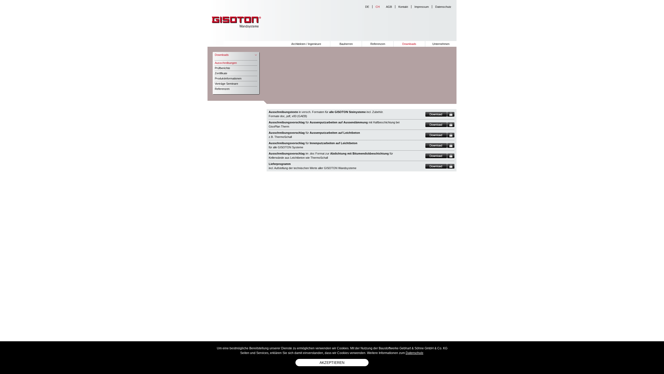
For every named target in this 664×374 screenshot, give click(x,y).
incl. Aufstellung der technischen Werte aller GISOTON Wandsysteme (312, 166)
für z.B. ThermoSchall (314, 134)
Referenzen (377, 43)
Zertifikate (221, 73)
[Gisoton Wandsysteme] (235, 22)
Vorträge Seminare (226, 83)
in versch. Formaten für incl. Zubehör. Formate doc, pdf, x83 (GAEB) (326, 114)
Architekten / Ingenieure (306, 43)
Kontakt (403, 6)
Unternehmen (440, 43)
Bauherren (346, 43)
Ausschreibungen (226, 62)
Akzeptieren (332, 362)
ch (378, 6)
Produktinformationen (228, 78)
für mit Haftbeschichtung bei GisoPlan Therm (334, 124)
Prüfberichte (222, 68)
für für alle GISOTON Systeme (313, 145)
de (367, 6)
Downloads (409, 43)
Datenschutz (443, 6)
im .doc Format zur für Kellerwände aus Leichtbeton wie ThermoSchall (331, 155)
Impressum (421, 6)
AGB (389, 6)
